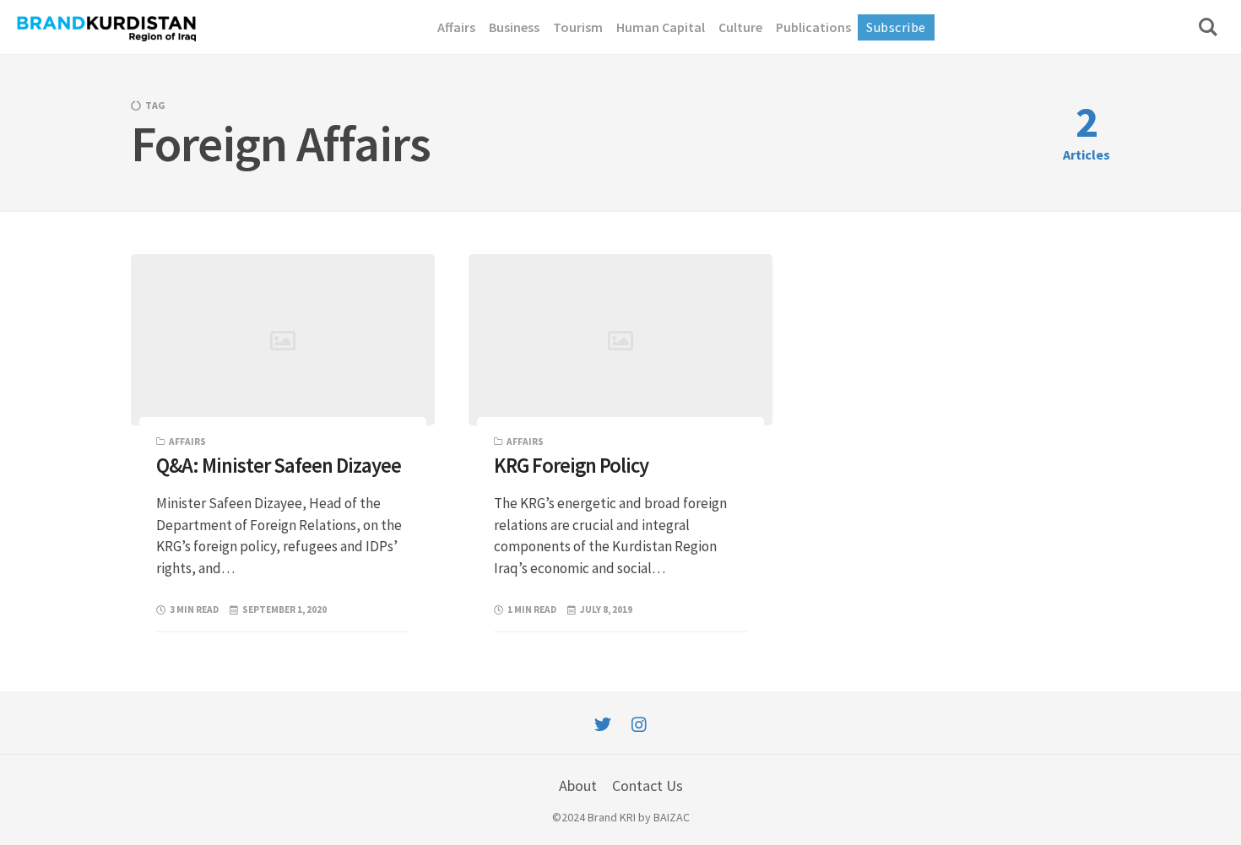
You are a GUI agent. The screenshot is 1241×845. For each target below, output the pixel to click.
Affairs (187, 441)
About (578, 785)
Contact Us (647, 785)
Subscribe (896, 27)
